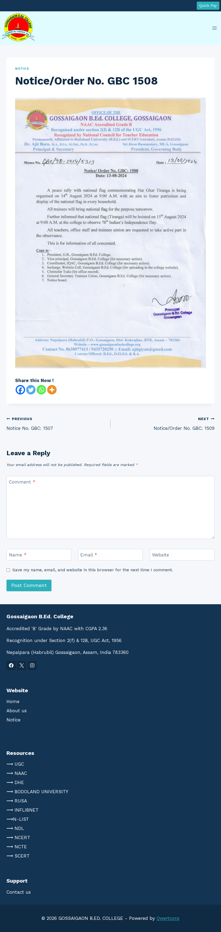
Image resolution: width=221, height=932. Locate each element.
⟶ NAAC (16, 773)
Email (88, 555)
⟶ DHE (15, 782)
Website (160, 555)
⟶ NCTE (16, 846)
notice (22, 68)
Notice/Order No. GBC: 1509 (184, 424)
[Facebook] (20, 389)
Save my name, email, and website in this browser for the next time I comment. (92, 570)
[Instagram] (32, 665)
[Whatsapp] (41, 389)
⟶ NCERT (18, 837)
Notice (13, 719)
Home (12, 701)
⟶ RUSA (16, 800)
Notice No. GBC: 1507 (29, 424)
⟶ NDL (15, 828)
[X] (21, 665)
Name (17, 555)
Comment (22, 482)
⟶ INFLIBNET (22, 810)
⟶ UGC (15, 764)
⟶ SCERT (18, 856)
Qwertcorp (168, 918)
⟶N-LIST (17, 819)
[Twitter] (31, 389)
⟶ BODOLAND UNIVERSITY (37, 791)
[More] (52, 389)
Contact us (18, 892)
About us (16, 710)
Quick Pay (208, 5)
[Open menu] (214, 28)
